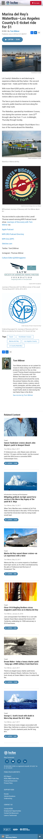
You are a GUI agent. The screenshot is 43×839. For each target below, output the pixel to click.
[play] (3, 836)
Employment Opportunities (12, 811)
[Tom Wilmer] (6, 364)
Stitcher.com (7, 244)
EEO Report (7, 776)
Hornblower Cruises (25, 337)
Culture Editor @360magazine (14, 258)
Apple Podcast (8, 229)
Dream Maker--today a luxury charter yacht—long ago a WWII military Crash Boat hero (21, 662)
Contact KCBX (8, 808)
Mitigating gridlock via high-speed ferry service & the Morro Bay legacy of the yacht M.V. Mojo (20, 499)
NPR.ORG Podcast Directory (13, 234)
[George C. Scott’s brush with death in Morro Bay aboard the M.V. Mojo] (20, 700)
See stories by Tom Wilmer (23, 395)
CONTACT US (8, 804)
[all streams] (40, 836)
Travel (11, 337)
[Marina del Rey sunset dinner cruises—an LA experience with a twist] (20, 537)
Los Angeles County (30, 341)
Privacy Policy (8, 783)
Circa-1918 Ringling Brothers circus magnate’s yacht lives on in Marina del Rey (21, 608)
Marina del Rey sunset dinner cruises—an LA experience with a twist (20, 554)
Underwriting (8, 798)
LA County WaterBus (15, 346)
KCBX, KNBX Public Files (11, 778)
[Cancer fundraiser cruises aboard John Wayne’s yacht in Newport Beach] (20, 427)
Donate (36, 3)
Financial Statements (10, 781)
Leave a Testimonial (10, 815)
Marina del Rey (14, 341)
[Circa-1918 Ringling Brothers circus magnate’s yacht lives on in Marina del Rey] (20, 591)
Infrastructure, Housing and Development (15, 494)
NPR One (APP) (8, 239)
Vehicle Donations (9, 796)
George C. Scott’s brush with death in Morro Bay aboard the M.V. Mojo (19, 717)
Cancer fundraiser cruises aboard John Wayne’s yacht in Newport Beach (19, 444)
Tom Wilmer (15, 31)
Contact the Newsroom (11, 813)
